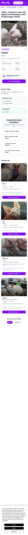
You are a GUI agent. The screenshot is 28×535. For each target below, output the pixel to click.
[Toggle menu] (25, 2)
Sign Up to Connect (13, 197)
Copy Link (17, 322)
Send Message (15, 81)
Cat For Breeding (11, 7)
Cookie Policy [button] (17, 517)
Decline (14, 528)
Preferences (14, 531)
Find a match (18, 3)
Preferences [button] (5, 520)
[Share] (25, 49)
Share (9, 322)
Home (2, 7)
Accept (14, 524)
